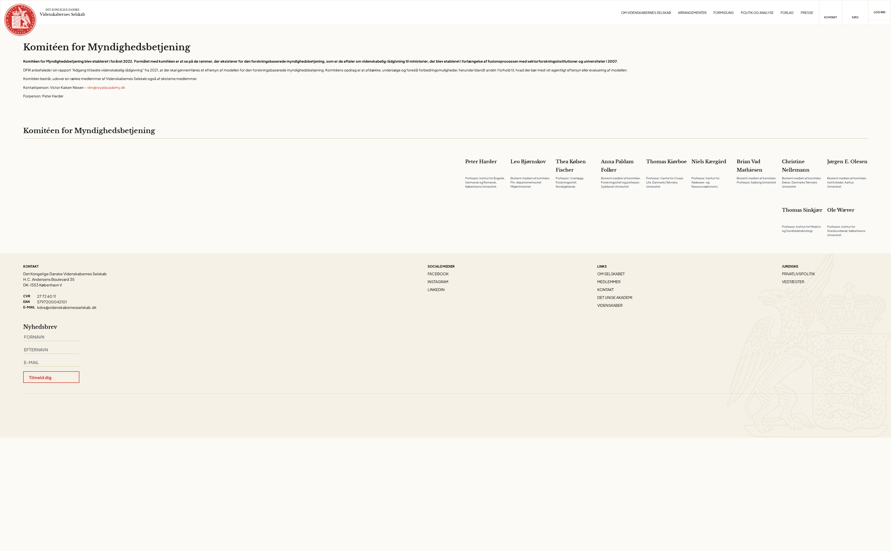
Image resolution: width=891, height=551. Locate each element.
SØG (855, 17)
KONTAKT (605, 289)
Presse (807, 12)
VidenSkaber (610, 305)
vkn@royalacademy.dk (106, 87)
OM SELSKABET (611, 273)
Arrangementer (692, 12)
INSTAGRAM (438, 281)
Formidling (723, 12)
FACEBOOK (438, 273)
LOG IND (879, 12)
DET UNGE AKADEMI (614, 297)
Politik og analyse (757, 12)
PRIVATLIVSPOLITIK (798, 273)
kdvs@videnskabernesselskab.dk (67, 307)
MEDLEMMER (608, 281)
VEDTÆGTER (793, 281)
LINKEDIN (436, 289)
